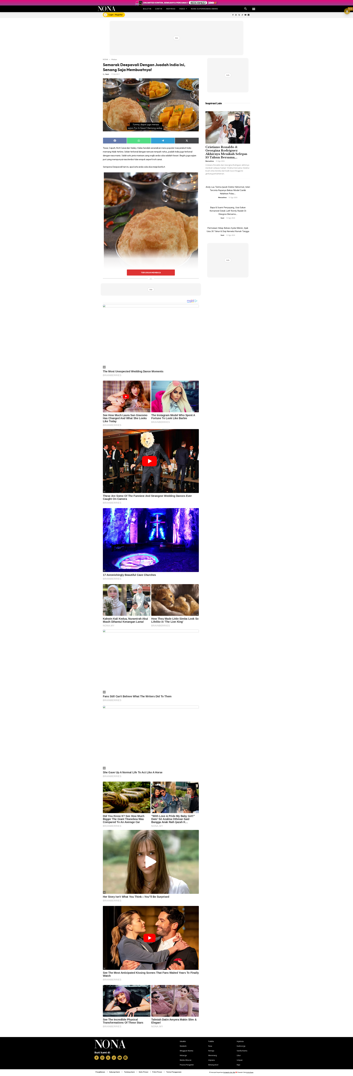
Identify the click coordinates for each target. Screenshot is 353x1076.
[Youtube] (245, 15)
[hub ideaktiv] (253, 8)
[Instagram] (236, 15)
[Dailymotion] (248, 15)
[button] (245, 9)
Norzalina (209, 161)
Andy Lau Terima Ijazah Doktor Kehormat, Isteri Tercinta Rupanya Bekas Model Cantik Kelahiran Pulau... (228, 190)
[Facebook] (232, 15)
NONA (105, 59)
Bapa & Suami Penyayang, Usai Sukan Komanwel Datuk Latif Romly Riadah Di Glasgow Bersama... (228, 210)
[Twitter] (239, 15)
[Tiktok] (242, 15)
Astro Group (249, 1072)
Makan (114, 59)
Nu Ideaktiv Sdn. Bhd (229, 1072)
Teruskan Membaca (151, 272)
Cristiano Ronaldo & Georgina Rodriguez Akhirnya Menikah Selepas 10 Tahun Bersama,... (226, 152)
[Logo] (106, 8)
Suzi (107, 74)
